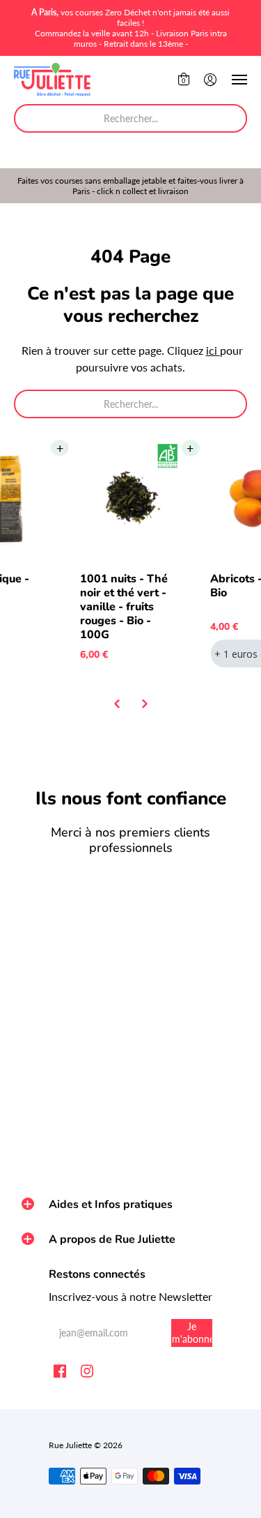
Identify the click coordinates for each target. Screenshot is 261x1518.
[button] (184, 79)
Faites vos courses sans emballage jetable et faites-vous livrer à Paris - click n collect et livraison (130, 185)
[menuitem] (184, 79)
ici (213, 350)
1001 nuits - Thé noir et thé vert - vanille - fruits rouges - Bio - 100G (124, 606)
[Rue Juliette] (52, 79)
